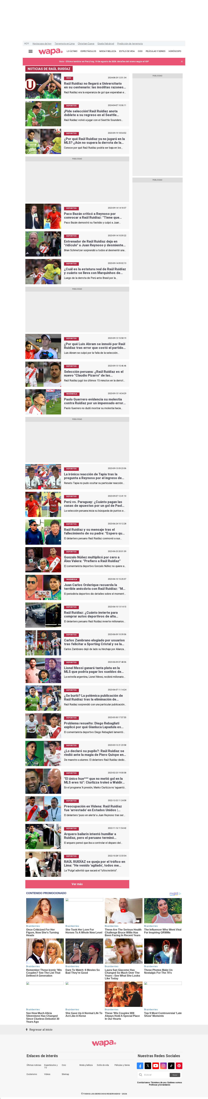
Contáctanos (143, 1083)
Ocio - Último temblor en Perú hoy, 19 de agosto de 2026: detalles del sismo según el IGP (104, 61)
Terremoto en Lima (65, 43)
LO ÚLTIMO (72, 51)
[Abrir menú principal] (30, 51)
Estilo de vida (103, 1065)
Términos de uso (159, 1083)
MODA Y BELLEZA (107, 51)
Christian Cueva (86, 43)
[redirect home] (51, 52)
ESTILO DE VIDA (127, 51)
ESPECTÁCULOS (88, 51)
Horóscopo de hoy (42, 43)
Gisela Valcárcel (106, 43)
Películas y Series (122, 1065)
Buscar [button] (175, 1075)
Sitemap (65, 1074)
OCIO (140, 51)
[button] (182, 62)
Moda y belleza (86, 1065)
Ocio (64, 1065)
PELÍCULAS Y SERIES (155, 51)
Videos (47, 1074)
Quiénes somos (174, 1083)
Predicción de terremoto (130, 43)
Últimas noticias (34, 1065)
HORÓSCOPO (175, 51)
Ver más (77, 884)
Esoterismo (32, 1074)
